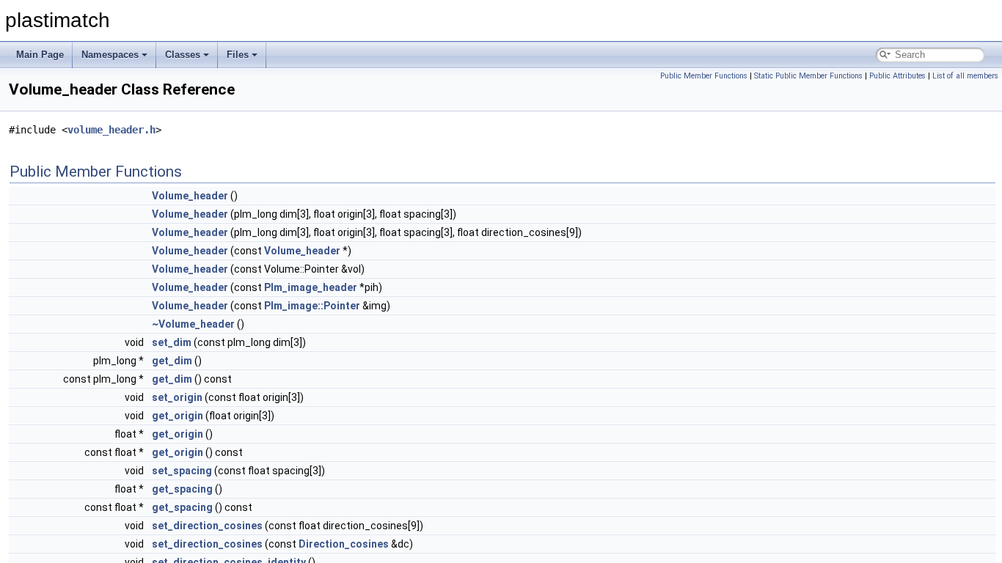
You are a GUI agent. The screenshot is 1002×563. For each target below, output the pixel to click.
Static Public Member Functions (808, 76)
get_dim (172, 361)
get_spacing (182, 489)
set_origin (177, 397)
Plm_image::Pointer (312, 306)
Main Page (40, 54)
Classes (182, 54)
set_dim (171, 342)
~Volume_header (193, 324)
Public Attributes (897, 76)
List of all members (965, 76)
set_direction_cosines (207, 525)
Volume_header (190, 196)
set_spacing (182, 470)
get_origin (177, 416)
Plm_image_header (310, 287)
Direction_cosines (344, 544)
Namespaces (110, 54)
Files (238, 54)
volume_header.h (111, 130)
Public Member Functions (703, 76)
